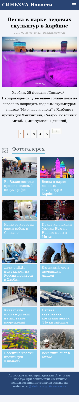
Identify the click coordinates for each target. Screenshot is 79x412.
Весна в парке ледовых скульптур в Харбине (54, 188)
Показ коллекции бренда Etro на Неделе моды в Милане (57, 231)
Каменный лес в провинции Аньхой (55, 271)
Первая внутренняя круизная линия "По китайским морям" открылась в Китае (56, 322)
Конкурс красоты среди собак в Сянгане (19, 229)
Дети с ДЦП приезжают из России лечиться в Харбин (18, 273)
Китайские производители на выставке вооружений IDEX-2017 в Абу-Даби (18, 320)
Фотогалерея (28, 149)
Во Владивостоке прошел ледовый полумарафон (19, 186)
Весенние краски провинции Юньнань (19, 357)
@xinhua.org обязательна (47, 386)
